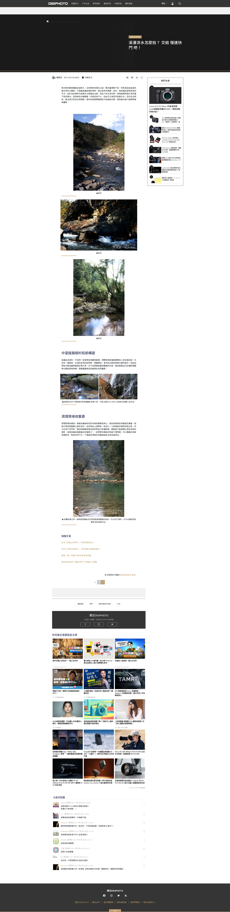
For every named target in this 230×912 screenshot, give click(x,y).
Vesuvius (64, 823)
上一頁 (95, 582)
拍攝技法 (74, 4)
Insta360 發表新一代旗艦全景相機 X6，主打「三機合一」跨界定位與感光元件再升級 (99, 754)
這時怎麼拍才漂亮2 (128, 575)
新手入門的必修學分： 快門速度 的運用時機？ (81, 549)
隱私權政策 (121, 902)
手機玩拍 (118, 4)
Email (142, 77)
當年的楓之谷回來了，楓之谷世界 (65, 661)
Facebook (127, 77)
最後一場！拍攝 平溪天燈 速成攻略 (76, 555)
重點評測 (107, 4)
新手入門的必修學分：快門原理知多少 (77, 542)
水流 (118, 604)
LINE (132, 77)
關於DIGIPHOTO (82, 902)
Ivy (62, 857)
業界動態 (96, 4)
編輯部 (59, 77)
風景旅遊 (80, 604)
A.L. (62, 814)
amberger (64, 831)
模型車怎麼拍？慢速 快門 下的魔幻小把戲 (79, 562)
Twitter (137, 77)
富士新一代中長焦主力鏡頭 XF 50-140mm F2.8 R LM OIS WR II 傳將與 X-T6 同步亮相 (68, 783)
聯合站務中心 (149, 902)
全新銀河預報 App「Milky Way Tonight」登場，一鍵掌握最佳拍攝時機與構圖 (67, 754)
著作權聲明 (108, 902)
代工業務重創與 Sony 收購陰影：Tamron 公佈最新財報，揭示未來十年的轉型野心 (130, 693)
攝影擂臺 (128, 4)
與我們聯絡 (135, 902)
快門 (91, 604)
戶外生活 (85, 4)
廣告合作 (96, 902)
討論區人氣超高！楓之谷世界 (126, 661)
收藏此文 (88, 77)
